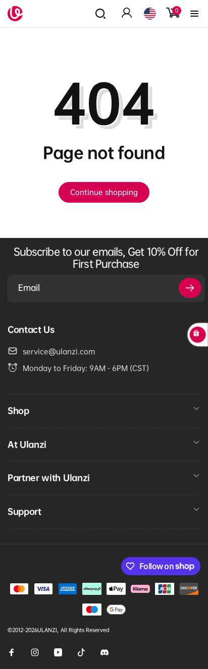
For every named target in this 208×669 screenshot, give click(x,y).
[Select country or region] (150, 14)
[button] (100, 14)
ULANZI (47, 630)
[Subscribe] (190, 288)
